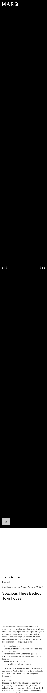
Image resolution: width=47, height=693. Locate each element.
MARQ (10, 4)
